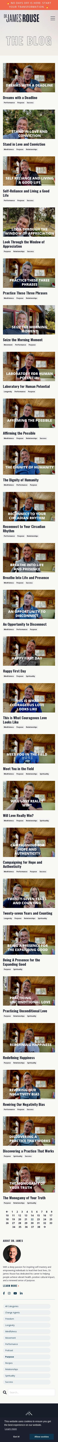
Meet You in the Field (18, 768)
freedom (9, 1318)
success (30, 103)
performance (9, 103)
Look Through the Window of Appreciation (24, 244)
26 (7, 1223)
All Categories (11, 1306)
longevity (8, 392)
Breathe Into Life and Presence (26, 577)
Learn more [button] (11, 1429)
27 (13, 1223)
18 (7, 1219)
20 (19, 1219)
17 (51, 1215)
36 (26, 1227)
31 (38, 1223)
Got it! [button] (16, 1436)
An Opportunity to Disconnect (25, 624)
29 (26, 1223)
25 (51, 1219)
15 (38, 1215)
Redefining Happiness (19, 1057)
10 (7, 1215)
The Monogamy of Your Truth (24, 1198)
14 (32, 1215)
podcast (9, 1350)
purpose (20, 103)
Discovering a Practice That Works (28, 1151)
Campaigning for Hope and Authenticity (22, 864)
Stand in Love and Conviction (24, 144)
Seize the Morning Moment (23, 339)
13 (26, 1215)
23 (38, 1219)
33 (51, 1223)
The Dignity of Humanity (21, 480)
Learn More (10, 1286)
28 (19, 1223)
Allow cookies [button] (42, 1436)
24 (44, 1219)
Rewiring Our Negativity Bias (24, 1104)
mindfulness (9, 149)
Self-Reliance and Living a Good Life (26, 193)
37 (32, 1227)
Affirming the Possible (19, 433)
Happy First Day (14, 671)
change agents (12, 1312)
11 (13, 1215)
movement (8, 345)
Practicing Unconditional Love (25, 1011)
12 (19, 1215)
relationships (31, 149)
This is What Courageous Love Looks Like (25, 719)
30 (32, 1223)
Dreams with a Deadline (20, 97)
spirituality (30, 676)
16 (44, 1215)
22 (32, 1219)
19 (13, 1219)
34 (13, 1227)
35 (20, 1227)
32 (44, 1223)
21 (26, 1219)
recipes (9, 1363)
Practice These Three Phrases (25, 293)
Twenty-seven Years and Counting (27, 913)
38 (38, 1227)
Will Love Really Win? (18, 815)
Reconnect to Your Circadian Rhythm (24, 528)
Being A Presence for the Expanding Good (21, 962)
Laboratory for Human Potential (26, 386)
